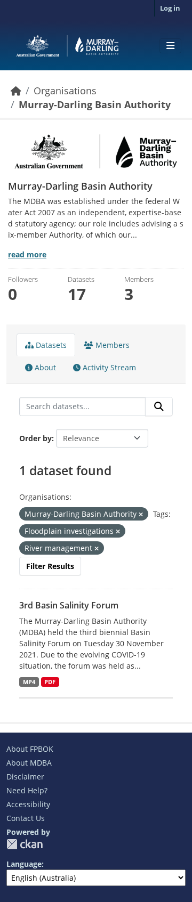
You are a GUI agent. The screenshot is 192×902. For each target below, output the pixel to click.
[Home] (16, 90)
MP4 (29, 682)
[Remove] (141, 514)
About (44, 367)
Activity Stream (108, 367)
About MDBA (29, 763)
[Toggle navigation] (170, 45)
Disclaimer (25, 776)
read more (27, 254)
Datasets (50, 345)
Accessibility (28, 804)
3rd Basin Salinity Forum (68, 605)
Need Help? (26, 790)
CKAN (24, 844)
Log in (170, 8)
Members (111, 345)
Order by (35, 438)
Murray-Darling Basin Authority (95, 104)
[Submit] (159, 406)
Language (24, 864)
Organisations (65, 90)
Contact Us (25, 818)
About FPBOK (29, 749)
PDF (49, 682)
